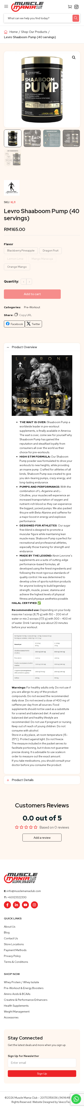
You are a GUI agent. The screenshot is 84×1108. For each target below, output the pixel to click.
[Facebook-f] (7, 904)
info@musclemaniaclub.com (24, 891)
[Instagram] (34, 904)
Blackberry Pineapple (21, 250)
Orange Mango (17, 266)
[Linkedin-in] (16, 904)
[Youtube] (25, 904)
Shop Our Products (34, 32)
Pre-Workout (32, 307)
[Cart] (70, 6)
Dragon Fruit (50, 250)
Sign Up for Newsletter (23, 1056)
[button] (73, 57)
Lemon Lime (15, 258)
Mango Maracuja (42, 258)
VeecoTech (65, 1102)
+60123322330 (17, 897)
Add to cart (32, 294)
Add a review (42, 838)
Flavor (8, 244)
